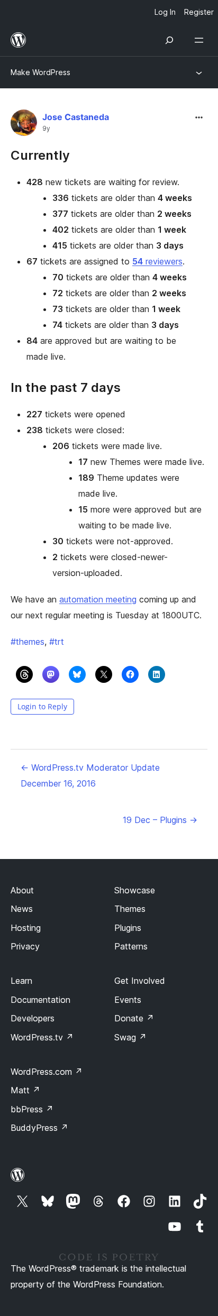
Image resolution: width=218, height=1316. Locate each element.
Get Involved (139, 980)
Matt (25, 1090)
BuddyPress (39, 1127)
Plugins (127, 927)
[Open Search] (169, 40)
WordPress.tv (42, 1037)
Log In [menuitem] (165, 11)
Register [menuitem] (199, 11)
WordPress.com (47, 1071)
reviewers (157, 261)
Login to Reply (42, 706)
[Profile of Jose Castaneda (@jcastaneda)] (24, 125)
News (22, 908)
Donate (134, 1018)
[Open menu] (201, 40)
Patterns (131, 946)
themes (27, 641)
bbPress (32, 1109)
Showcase (134, 890)
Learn (21, 980)
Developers (32, 1018)
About (22, 890)
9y (46, 128)
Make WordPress (40, 72)
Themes (130, 908)
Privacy (25, 946)
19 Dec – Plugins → (160, 820)
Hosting (26, 927)
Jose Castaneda (75, 117)
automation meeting (98, 599)
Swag (130, 1037)
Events (127, 999)
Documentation (40, 999)
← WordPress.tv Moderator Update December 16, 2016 (90, 775)
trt (56, 641)
